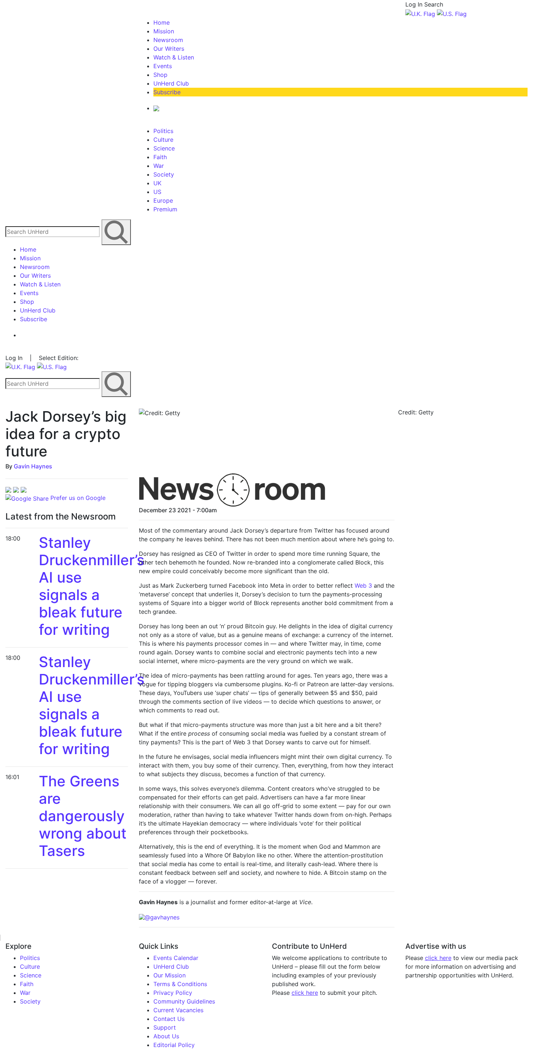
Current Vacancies (178, 1010)
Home (161, 22)
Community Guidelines (184, 1001)
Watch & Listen (173, 57)
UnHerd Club (171, 83)
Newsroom (168, 40)
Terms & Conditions (180, 984)
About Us (166, 1036)
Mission (163, 31)
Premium (165, 209)
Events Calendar (175, 957)
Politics (163, 131)
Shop (160, 74)
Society (163, 174)
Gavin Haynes (33, 466)
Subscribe (167, 92)
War (158, 165)
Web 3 (363, 585)
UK (157, 183)
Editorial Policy (174, 1044)
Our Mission (169, 975)
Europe (163, 200)
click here (305, 992)
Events (162, 66)
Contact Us (169, 1018)
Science (164, 148)
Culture (163, 139)
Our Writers (168, 48)
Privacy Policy (172, 992)
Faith (160, 157)
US (157, 191)
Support (164, 1027)
